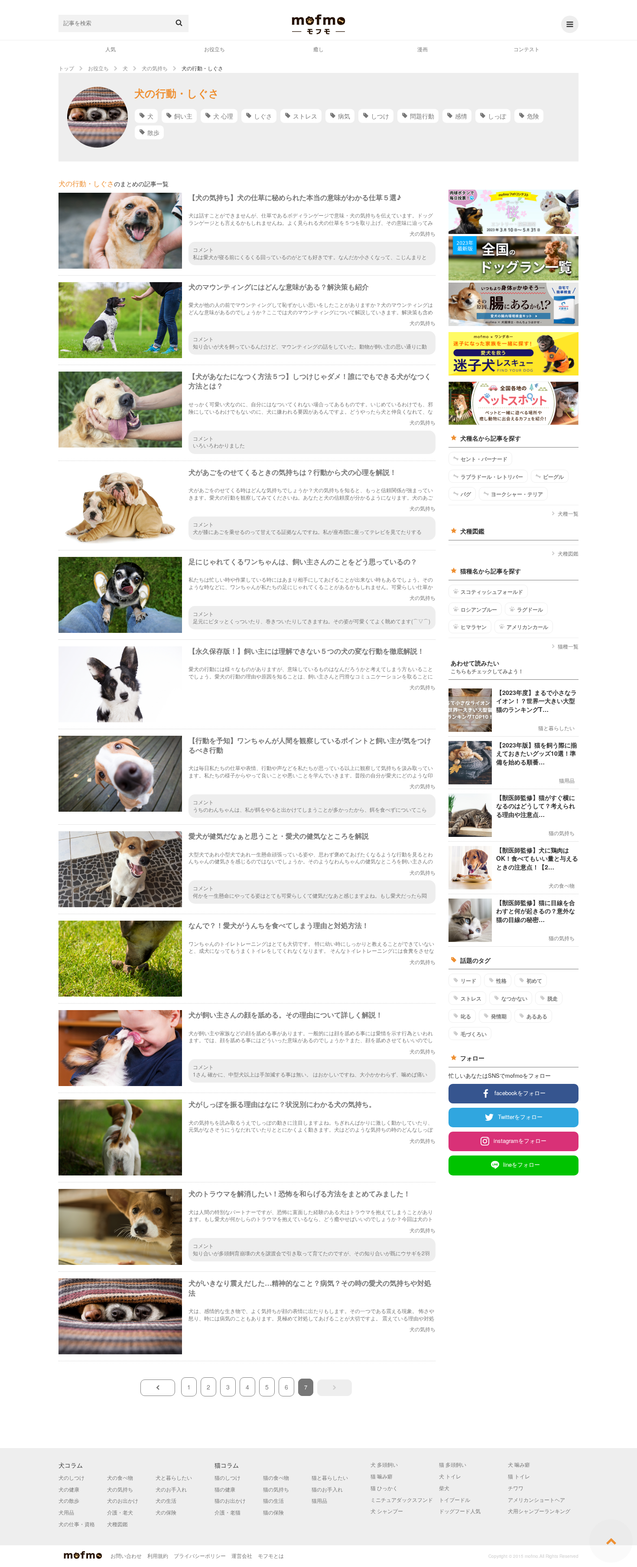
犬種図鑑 (568, 553)
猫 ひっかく (384, 1487)
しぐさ (263, 116)
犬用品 (66, 1512)
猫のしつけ (227, 1477)
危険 (533, 116)
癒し (318, 49)
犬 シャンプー (386, 1510)
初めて (534, 980)
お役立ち (214, 49)
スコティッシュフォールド (492, 592)
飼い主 (183, 116)
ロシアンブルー (479, 609)
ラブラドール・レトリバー (492, 477)
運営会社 (241, 1555)
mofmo (318, 24)
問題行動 (422, 116)
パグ (466, 494)
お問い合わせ (126, 1555)
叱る (466, 1016)
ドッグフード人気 (460, 1510)
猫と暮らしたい (330, 1477)
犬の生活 (166, 1500)
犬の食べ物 (120, 1477)
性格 (501, 980)
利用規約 (157, 1555)
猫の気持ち (276, 1489)
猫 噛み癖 (381, 1476)
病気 (344, 116)
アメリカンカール (527, 627)
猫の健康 (224, 1489)
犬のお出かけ (122, 1500)
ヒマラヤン (474, 627)
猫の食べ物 (276, 1477)
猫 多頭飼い (452, 1464)
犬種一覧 (568, 513)
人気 (110, 49)
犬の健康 (68, 1489)
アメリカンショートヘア (536, 1499)
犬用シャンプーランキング (539, 1510)
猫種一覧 (568, 646)
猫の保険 (273, 1512)
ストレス (305, 116)
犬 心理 (223, 116)
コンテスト (527, 49)
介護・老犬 (120, 1512)
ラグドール (530, 609)
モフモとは (271, 1555)
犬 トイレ (450, 1476)
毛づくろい (474, 1034)
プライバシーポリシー (200, 1555)
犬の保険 (166, 1512)
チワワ (515, 1487)
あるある (536, 1016)
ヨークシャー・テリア (517, 494)
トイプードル (454, 1499)
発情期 (499, 1016)
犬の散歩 (68, 1500)
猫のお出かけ (230, 1500)
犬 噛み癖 (519, 1464)
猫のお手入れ (327, 1489)
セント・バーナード (484, 459)
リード (468, 980)
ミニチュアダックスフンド (401, 1499)
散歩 (153, 132)
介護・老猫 (227, 1512)
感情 (461, 116)
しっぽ (497, 116)
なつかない (514, 998)
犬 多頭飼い (384, 1464)
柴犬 (444, 1487)
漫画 (422, 49)
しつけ (380, 116)
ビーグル (553, 477)
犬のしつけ (71, 1477)
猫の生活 (273, 1500)
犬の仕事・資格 (76, 1523)
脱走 (552, 998)
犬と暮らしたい (174, 1477)
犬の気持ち (120, 1489)
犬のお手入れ (171, 1489)
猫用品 (319, 1500)
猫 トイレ (519, 1476)
